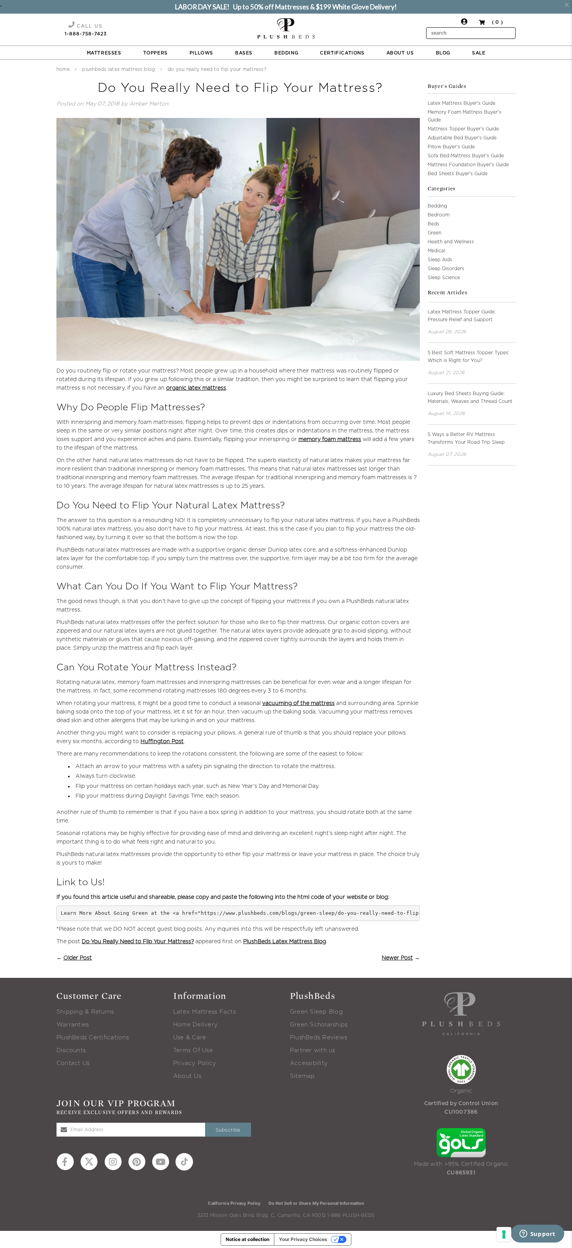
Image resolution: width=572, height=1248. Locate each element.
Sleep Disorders (446, 268)
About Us (187, 1076)
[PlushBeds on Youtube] (160, 1161)
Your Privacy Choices (303, 1239)
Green (434, 232)
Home (63, 69)
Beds (433, 223)
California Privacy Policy (234, 1203)
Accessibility (309, 1063)
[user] (464, 23)
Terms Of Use (193, 1050)
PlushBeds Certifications (92, 1038)
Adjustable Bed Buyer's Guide (462, 137)
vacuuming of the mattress (298, 703)
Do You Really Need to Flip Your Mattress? (138, 941)
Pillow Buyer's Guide (451, 146)
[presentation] (286, 28)
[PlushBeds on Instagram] (113, 1161)
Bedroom (438, 215)
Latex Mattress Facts (204, 1012)
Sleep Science (444, 277)
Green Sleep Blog (316, 1012)
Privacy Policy (194, 1063)
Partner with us (312, 1050)
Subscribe (228, 1130)
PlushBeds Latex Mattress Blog (118, 69)
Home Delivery (195, 1025)
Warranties (72, 1025)
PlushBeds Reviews (318, 1038)
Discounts (71, 1050)
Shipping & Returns (85, 1012)
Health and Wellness (451, 241)
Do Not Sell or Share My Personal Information (316, 1203)
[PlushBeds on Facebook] (65, 1161)
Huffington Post (162, 741)
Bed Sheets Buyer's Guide (458, 173)
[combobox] (471, 33)
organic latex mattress (196, 388)
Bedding (437, 206)
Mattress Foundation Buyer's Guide (468, 164)
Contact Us (72, 1063)
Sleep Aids (440, 259)
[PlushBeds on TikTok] (184, 1161)
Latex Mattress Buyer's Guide (461, 103)
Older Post (77, 958)
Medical (436, 250)
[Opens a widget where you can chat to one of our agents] (537, 1234)
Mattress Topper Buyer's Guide (463, 129)
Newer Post (397, 958)
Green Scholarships (318, 1025)
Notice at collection (247, 1239)
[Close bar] (567, 5)
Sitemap (302, 1076)
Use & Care (189, 1038)
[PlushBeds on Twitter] (89, 1161)
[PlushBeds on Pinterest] (137, 1161)
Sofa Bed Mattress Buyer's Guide (466, 155)
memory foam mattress (329, 439)
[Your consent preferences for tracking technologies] (504, 1234)
